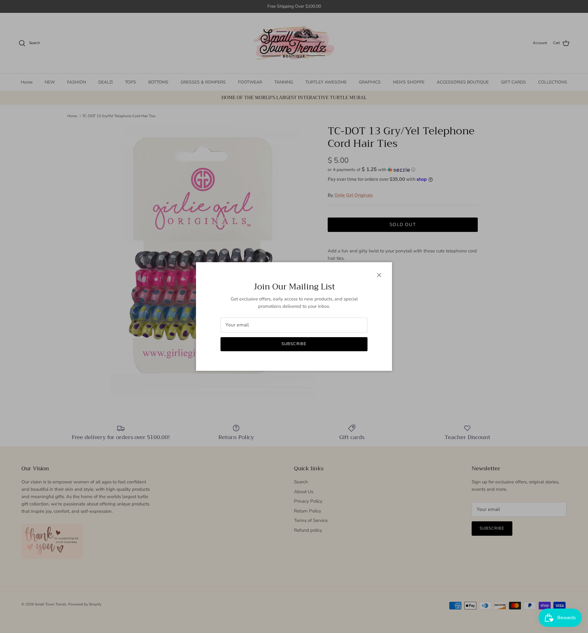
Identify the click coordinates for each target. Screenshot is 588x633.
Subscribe (293, 344)
